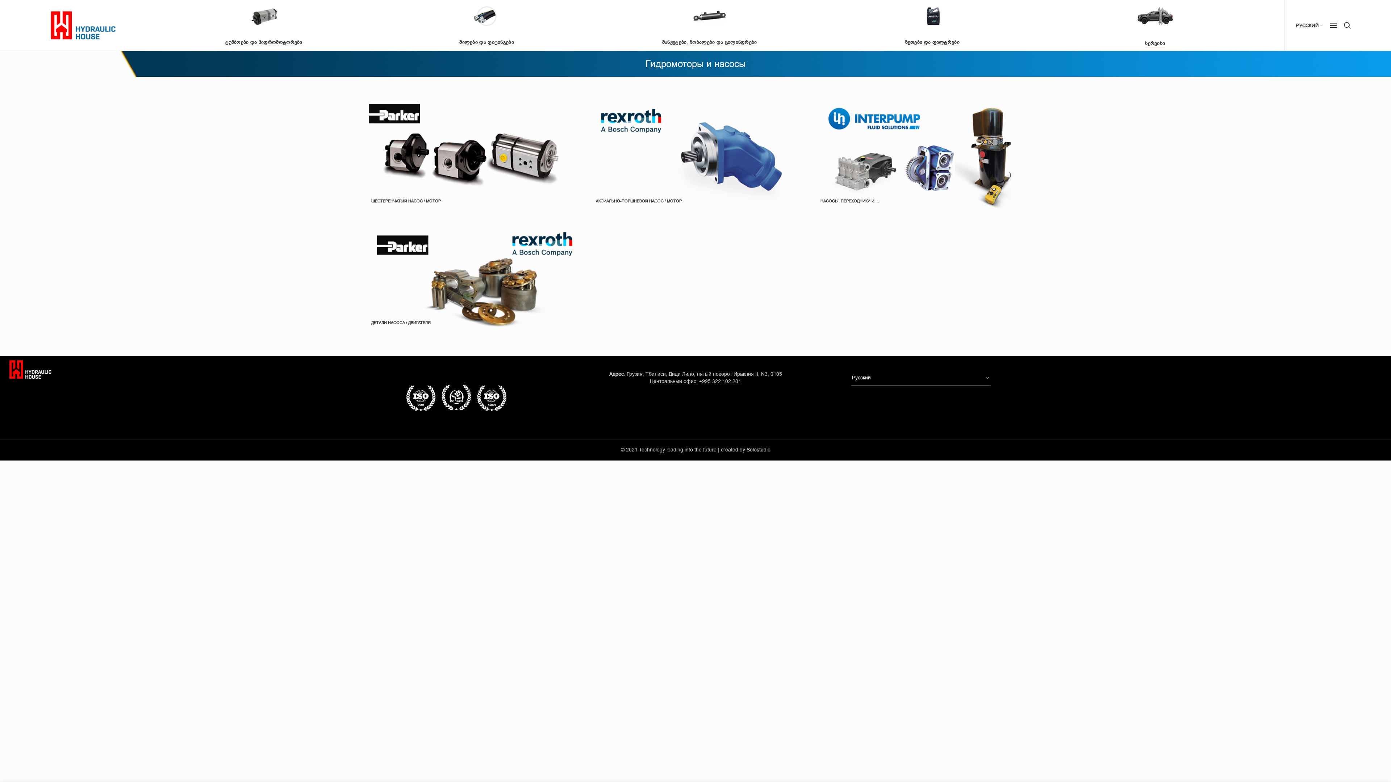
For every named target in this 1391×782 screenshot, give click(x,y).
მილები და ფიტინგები (486, 42)
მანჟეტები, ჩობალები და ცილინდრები (709, 42)
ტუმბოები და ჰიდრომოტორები (263, 42)
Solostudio (758, 449)
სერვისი (1155, 43)
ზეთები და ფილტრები (932, 42)
